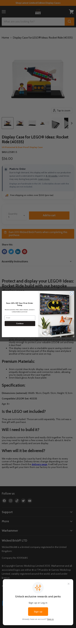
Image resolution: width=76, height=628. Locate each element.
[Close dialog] (71, 293)
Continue (20, 323)
